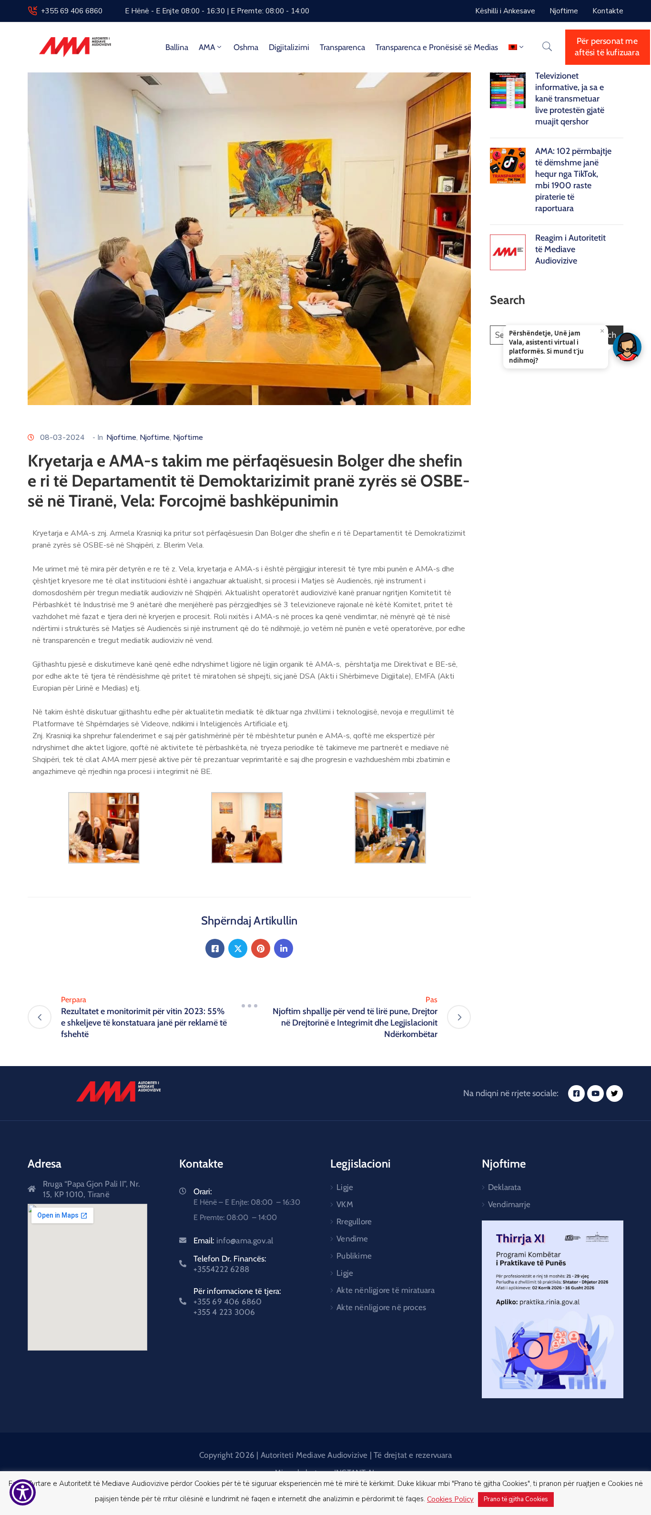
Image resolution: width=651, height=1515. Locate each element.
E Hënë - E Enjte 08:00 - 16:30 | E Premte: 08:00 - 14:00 (217, 11)
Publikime (354, 1256)
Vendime (352, 1238)
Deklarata (504, 1187)
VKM (344, 1204)
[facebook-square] (576, 1093)
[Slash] (249, 1005)
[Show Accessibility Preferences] (23, 1492)
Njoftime (121, 437)
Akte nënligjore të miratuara (385, 1290)
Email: (233, 1240)
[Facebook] (214, 948)
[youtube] (595, 1093)
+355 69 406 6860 (71, 11)
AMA (207, 47)
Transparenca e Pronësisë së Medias (437, 47)
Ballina (176, 47)
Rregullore (354, 1221)
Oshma (246, 47)
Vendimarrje (509, 1204)
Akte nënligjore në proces (381, 1307)
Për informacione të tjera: (237, 1301)
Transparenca (342, 47)
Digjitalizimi (289, 47)
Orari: (202, 1191)
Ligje (344, 1187)
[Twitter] (237, 948)
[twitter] (614, 1093)
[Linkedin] (283, 948)
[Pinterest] (260, 948)
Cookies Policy (450, 1499)
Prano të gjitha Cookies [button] (516, 1499)
